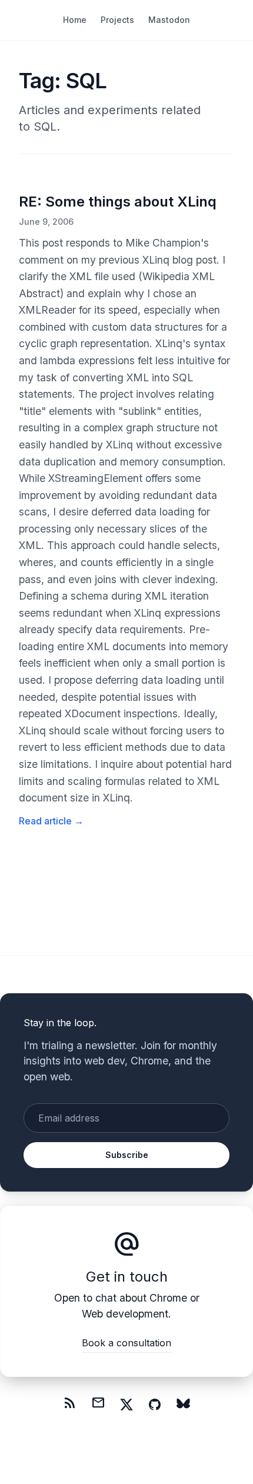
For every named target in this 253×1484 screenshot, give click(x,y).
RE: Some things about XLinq (118, 201)
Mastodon (169, 20)
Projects (117, 20)
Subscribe (126, 1155)
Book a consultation (126, 1343)
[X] (126, 1405)
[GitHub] (155, 1405)
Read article (51, 821)
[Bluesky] (183, 1405)
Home (74, 20)
